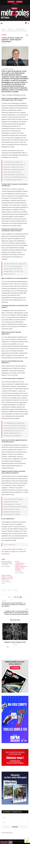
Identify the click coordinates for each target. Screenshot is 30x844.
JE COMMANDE (15, 668)
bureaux (4, 590)
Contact (19, 1)
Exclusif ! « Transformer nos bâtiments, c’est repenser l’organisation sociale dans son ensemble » (21, 565)
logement (10, 590)
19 (10, 842)
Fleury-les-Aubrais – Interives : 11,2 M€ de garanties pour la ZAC (7, 577)
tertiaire (15, 590)
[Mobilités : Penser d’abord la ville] (15, 631)
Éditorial (11, 1)
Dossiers (10, 29)
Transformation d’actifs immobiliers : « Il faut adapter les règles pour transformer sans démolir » (14, 551)
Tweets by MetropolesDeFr (7, 833)
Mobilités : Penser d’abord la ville (15, 642)
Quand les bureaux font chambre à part (7, 562)
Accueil (3, 29)
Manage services (4, 841)
